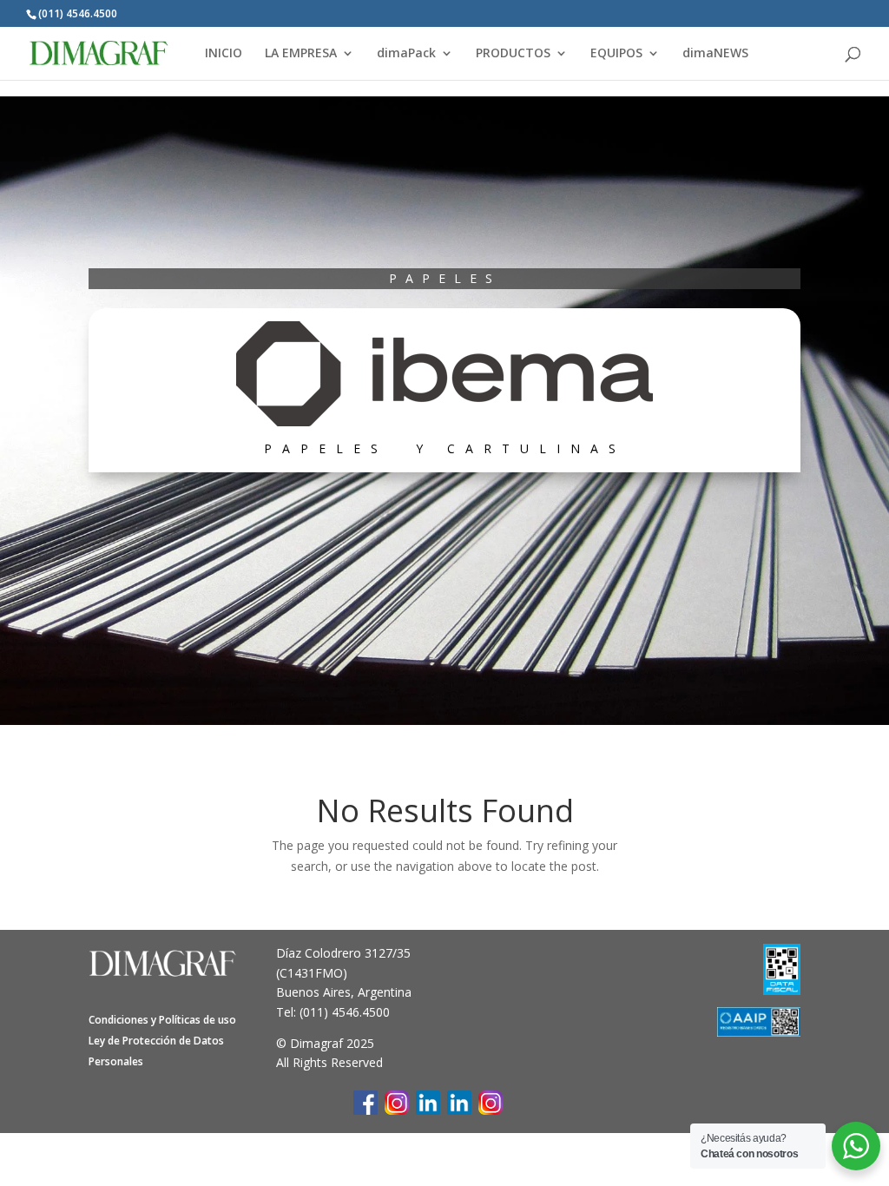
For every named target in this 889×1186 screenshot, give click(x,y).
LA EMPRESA (301, 54)
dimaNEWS (715, 54)
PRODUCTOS (513, 54)
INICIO (223, 54)
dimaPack (406, 54)
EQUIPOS (616, 54)
